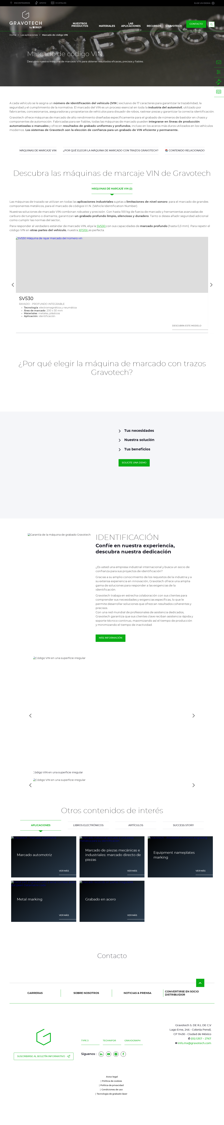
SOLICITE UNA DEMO (134, 463)
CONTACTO (196, 24)
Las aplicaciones (29, 35)
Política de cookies (112, 1081)
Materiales (107, 26)
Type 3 (84, 1041)
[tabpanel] (112, 880)
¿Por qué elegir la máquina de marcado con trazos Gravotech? (110, 150)
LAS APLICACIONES (131, 24)
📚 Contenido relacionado (185, 150)
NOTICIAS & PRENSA (137, 993)
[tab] (112, 785)
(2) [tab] (112, 189)
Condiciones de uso (112, 1090)
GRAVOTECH (173, 26)
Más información (110, 638)
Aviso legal (112, 1077)
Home (13, 35)
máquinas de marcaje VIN (38, 150)
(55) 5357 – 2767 (201, 1038)
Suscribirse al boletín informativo (41, 1056)
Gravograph (132, 1041)
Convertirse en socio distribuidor (182, 993)
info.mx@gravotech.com (194, 1043)
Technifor (109, 1041)
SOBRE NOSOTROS (86, 993)
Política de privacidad (112, 1085)
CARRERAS (35, 993)
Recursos (154, 26)
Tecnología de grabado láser (112, 1094)
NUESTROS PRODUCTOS (79, 24)
